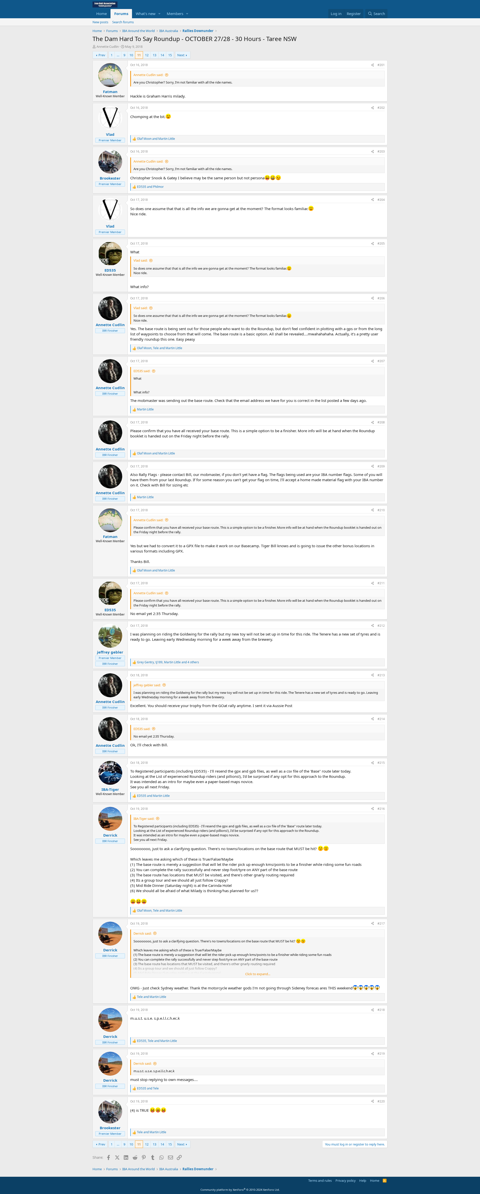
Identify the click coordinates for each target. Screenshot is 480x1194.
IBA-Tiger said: (144, 818)
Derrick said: (143, 933)
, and (159, 348)
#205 (381, 243)
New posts (100, 22)
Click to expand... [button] (257, 974)
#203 (381, 151)
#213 (381, 675)
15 (170, 55)
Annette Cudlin (107, 46)
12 (146, 55)
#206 (381, 298)
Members (175, 13)
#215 (381, 763)
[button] (159, 13)
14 (162, 55)
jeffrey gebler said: (147, 685)
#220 (381, 1101)
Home (101, 13)
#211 (381, 583)
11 (139, 55)
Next (180, 55)
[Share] (372, 65)
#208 (381, 422)
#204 (381, 200)
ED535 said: (142, 371)
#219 (381, 1053)
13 (154, 55)
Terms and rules (320, 1180)
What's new (146, 13)
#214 (381, 719)
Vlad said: (141, 260)
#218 (381, 1010)
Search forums (123, 22)
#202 (381, 108)
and (156, 139)
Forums (121, 13)
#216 (381, 809)
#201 (381, 65)
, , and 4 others (168, 662)
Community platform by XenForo (240, 1189)
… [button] (118, 55)
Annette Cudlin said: (148, 75)
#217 (381, 923)
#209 (381, 466)
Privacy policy (346, 1180)
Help (362, 1180)
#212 (381, 626)
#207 (381, 361)
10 (131, 55)
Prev (101, 55)
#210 (381, 510)
